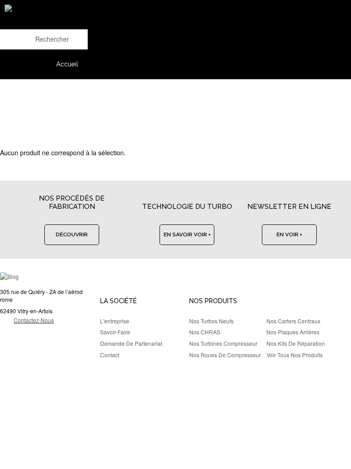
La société (118, 301)
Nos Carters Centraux (293, 321)
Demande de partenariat (131, 343)
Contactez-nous (34, 320)
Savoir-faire (115, 332)
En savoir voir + (187, 234)
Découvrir (72, 234)
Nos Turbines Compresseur (223, 343)
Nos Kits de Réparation (295, 343)
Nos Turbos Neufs (211, 321)
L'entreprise (114, 321)
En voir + (289, 234)
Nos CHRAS (204, 332)
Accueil (67, 64)
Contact (109, 355)
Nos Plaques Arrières (292, 332)
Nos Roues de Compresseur (225, 355)
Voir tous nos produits (294, 355)
